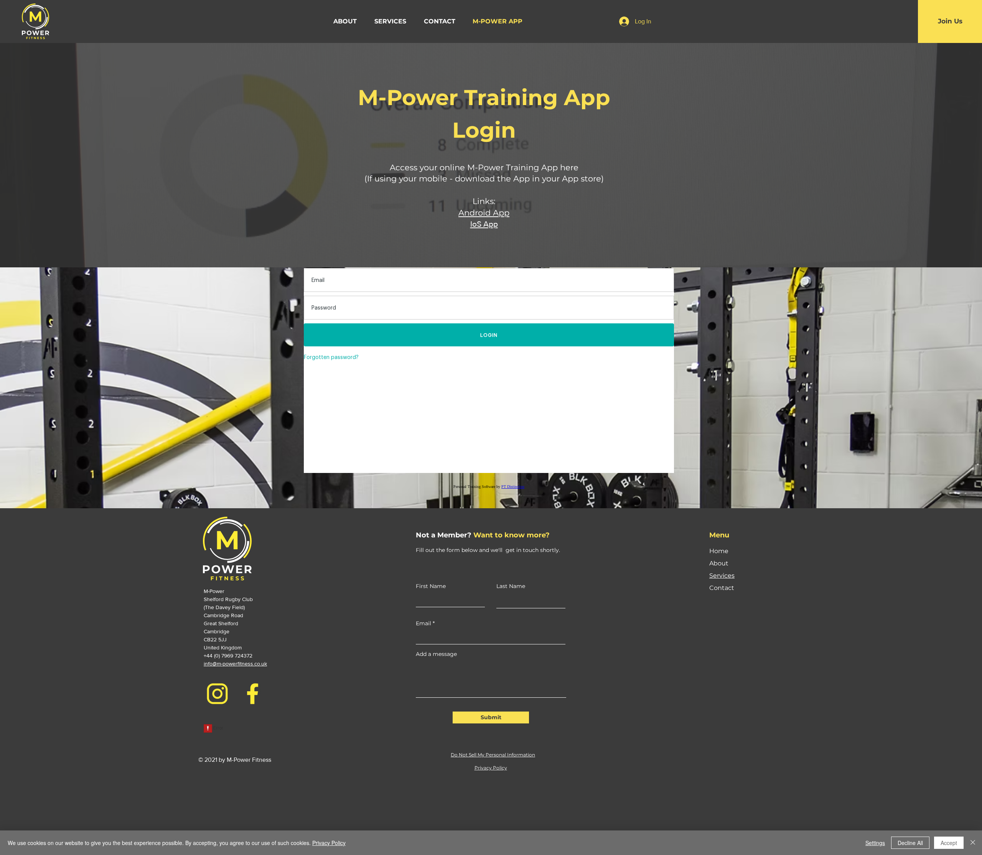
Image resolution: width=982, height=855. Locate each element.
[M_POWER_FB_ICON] (252, 693)
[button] (390, 21)
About (718, 563)
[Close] (972, 843)
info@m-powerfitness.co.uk (235, 664)
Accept (949, 843)
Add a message (436, 654)
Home (718, 551)
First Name (431, 586)
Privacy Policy (329, 843)
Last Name (510, 586)
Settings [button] (875, 843)
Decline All (910, 843)
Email (423, 623)
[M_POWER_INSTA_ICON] (217, 693)
